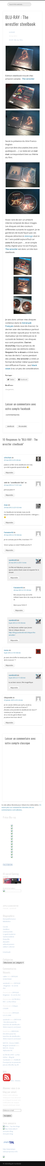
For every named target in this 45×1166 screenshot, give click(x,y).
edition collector (9, 947)
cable (5, 976)
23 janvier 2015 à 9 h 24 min (13, 700)
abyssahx (6, 942)
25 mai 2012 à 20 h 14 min (17, 563)
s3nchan (7, 457)
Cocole (5, 927)
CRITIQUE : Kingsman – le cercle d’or (11, 985)
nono (6, 650)
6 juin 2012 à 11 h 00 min (17, 678)
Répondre (9, 472)
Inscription (7, 1116)
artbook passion (8, 944)
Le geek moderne (9, 934)
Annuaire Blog (8, 1131)
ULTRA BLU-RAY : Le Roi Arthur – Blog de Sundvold (11, 1057)
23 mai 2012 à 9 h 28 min (12, 460)
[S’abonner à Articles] (7, 1081)
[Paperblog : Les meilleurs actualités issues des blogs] (9, 1144)
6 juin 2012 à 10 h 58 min (17, 623)
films (21, 40)
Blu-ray (16, 40)
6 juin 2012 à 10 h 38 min (12, 653)
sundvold (12, 32)
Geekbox (6, 929)
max (6, 505)
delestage (28, 236)
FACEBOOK (8, 864)
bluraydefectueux (9, 919)
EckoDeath (7, 952)
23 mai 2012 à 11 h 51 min (13, 485)
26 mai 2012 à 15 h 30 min (22, 590)
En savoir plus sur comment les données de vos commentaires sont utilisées (21, 807)
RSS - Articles (15, 1081)
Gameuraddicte (8, 937)
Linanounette (8, 932)
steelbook (10, 426)
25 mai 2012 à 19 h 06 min (13, 535)
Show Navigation (36, 21)
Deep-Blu (6, 939)
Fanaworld (8, 532)
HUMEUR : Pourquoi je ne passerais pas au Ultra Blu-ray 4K (12, 1062)
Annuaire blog (8, 1134)
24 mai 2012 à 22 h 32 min (13, 508)
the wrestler (23, 426)
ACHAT (11, 40)
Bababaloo (7, 921)
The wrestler (28, 78)
